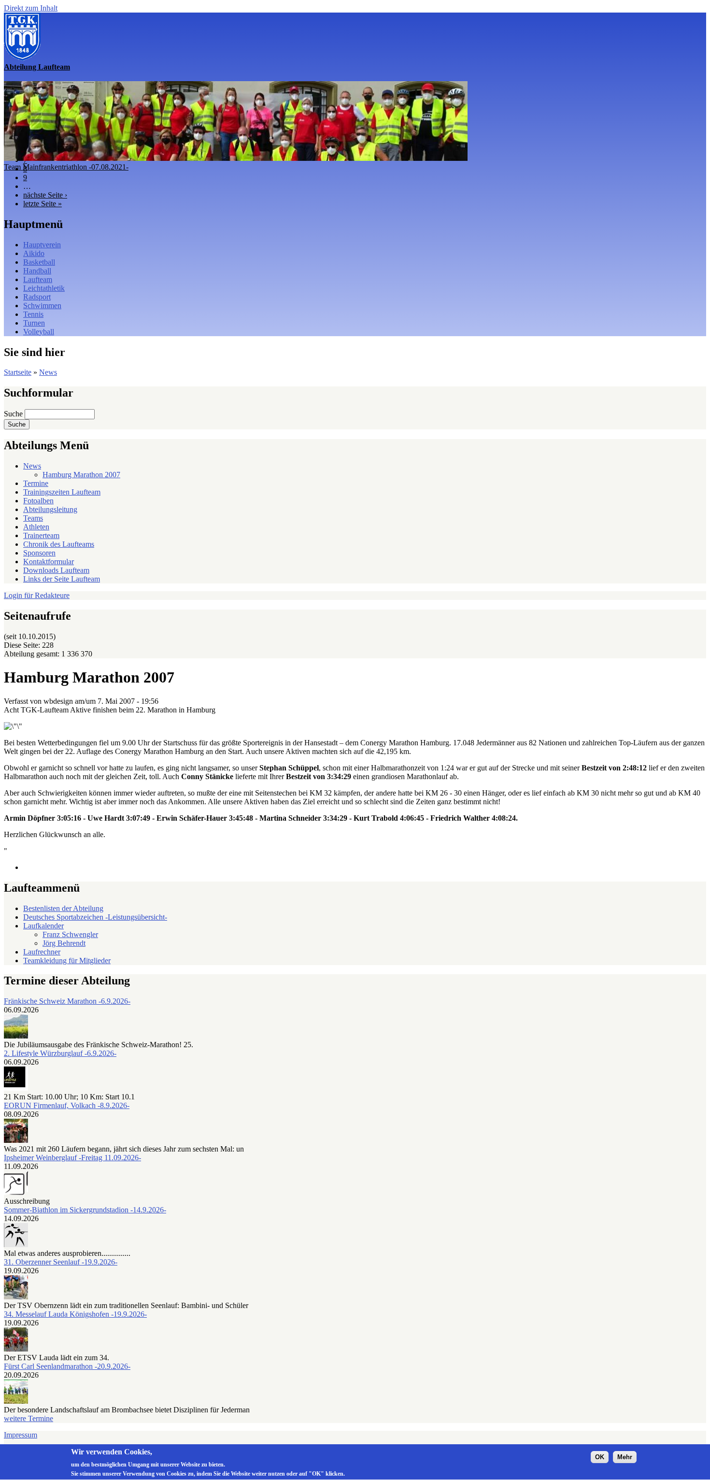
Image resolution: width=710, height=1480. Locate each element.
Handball (37, 271)
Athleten (36, 527)
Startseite (17, 372)
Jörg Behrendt (64, 943)
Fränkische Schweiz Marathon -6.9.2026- (67, 1001)
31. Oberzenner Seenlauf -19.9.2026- (60, 1262)
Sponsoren (39, 553)
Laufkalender (43, 926)
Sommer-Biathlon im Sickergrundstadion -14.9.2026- (85, 1210)
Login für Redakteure (37, 595)
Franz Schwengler (70, 934)
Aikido (33, 253)
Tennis (33, 314)
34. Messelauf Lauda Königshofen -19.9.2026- (75, 1314)
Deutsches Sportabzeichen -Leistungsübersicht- (95, 917)
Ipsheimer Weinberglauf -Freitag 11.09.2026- (72, 1157)
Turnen (34, 323)
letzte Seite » (42, 203)
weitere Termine (28, 1418)
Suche (14, 414)
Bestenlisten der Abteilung (63, 908)
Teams (33, 518)
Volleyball (38, 331)
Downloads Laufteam (56, 570)
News (48, 372)
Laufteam (37, 279)
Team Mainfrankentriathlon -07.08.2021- (66, 167)
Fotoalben (38, 501)
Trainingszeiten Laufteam (61, 492)
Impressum (20, 1435)
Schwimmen (42, 305)
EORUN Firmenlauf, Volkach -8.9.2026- (66, 1105)
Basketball (39, 262)
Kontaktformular (48, 561)
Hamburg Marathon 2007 (81, 474)
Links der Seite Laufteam (61, 579)
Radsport (37, 297)
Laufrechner (41, 952)
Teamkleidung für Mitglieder (67, 960)
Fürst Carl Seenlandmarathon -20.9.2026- (67, 1366)
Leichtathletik (44, 288)
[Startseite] (22, 58)
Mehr (624, 1456)
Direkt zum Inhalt (30, 8)
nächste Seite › (45, 195)
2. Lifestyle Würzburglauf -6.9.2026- (60, 1053)
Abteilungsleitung (50, 509)
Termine (35, 483)
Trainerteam (41, 535)
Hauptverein (42, 245)
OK (599, 1456)
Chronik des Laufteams (58, 544)
